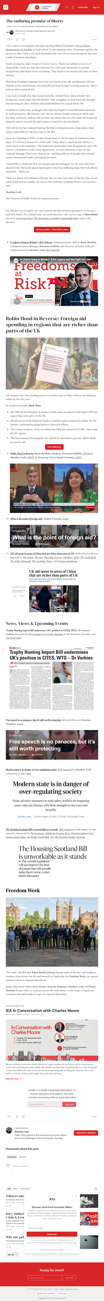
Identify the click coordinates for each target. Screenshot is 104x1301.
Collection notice (71, 1289)
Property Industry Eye (82, 833)
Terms (62, 1289)
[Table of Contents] (3, 650)
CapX (65, 519)
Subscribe (83, 7)
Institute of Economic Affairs (27, 31)
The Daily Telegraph (20, 561)
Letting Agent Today (16, 837)
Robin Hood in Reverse (21, 453)
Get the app (62, 1293)
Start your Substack (47, 1293)
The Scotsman (37, 833)
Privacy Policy (71, 1242)
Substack (42, 1298)
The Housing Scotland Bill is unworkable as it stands (32, 829)
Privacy (56, 1289)
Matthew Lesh (49, 31)
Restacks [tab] (22, 1157)
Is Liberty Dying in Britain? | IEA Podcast (31, 242)
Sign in (96, 7)
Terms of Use (64, 1240)
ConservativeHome (67, 561)
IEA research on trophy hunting (46, 634)
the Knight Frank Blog (38, 837)
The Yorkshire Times (42, 561)
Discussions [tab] (25, 1189)
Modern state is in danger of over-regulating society (31, 770)
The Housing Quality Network (70, 837)
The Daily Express (53, 557)
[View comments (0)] (17, 39)
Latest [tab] (15, 1189)
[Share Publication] (72, 7)
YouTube (28, 50)
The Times (28, 557)
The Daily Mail (88, 557)
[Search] (67, 7)
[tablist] (17, 1157)
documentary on (15, 50)
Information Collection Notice (51, 1242)
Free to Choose (82, 46)
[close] (76, 1196)
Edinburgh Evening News (57, 833)
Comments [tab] (11, 1157)
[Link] (2, 324)
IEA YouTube (53, 250)
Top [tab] (8, 1189)
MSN (76, 557)
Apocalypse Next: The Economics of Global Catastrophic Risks (47, 218)
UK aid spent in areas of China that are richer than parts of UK (42, 553)
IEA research (65, 770)
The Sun (38, 557)
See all (11, 1254)
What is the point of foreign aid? (26, 519)
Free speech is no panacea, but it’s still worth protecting (33, 720)
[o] (88, 1218)
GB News (56, 453)
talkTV (30, 457)
